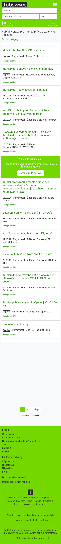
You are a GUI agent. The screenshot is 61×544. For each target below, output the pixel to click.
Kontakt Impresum (11, 437)
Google (28, 520)
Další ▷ (35, 409)
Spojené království (16, 501)
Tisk (4, 444)
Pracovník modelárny (16, 324)
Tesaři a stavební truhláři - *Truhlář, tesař (27, 233)
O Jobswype (8, 434)
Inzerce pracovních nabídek (16, 482)
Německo (22, 497)
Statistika (6, 448)
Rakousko (34, 497)
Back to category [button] (10, 39)
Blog (4, 472)
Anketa (5, 451)
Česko (37, 501)
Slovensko (28, 504)
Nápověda (7, 468)
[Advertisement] (30, 374)
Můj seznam (8, 461)
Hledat (8, 23)
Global (11, 497)
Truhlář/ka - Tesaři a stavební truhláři (25, 89)
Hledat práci (8, 465)
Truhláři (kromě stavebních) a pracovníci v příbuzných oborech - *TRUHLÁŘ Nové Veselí (28, 278)
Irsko (29, 501)
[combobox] (29, 10)
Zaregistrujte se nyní (30, 173)
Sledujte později (9, 61)
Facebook (18, 520)
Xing (45, 520)
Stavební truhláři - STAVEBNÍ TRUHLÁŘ (27, 212)
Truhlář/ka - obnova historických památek (28, 68)
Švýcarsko (46, 497)
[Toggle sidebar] (55, 4)
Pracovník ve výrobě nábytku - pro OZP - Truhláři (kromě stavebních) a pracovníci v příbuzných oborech (27, 135)
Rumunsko (41, 504)
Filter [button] (52, 23)
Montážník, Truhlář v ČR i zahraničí (24, 50)
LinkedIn (37, 520)
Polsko (17, 504)
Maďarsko (48, 501)
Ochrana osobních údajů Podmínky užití (22, 441)
